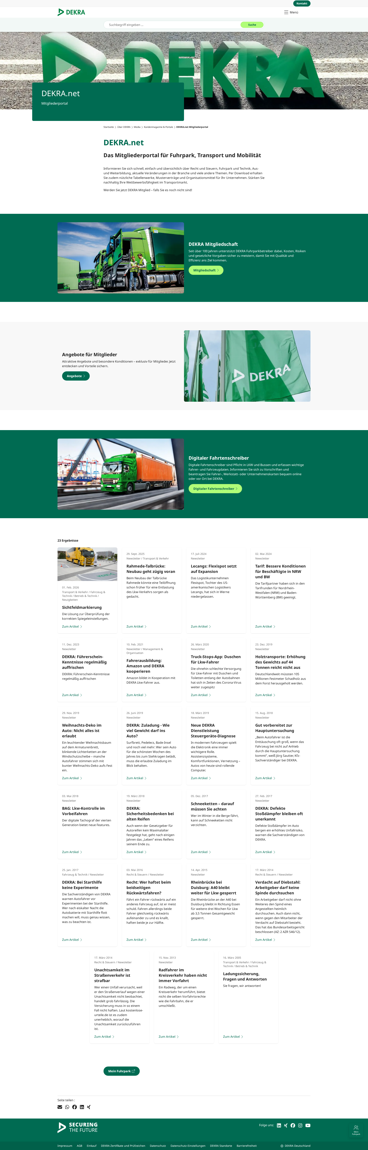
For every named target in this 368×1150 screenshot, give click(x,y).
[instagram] (300, 1125)
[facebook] (293, 1125)
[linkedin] (279, 1125)
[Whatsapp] (67, 1106)
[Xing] (88, 1106)
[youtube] (307, 1125)
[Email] (60, 1106)
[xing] (286, 1125)
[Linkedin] (82, 1106)
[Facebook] (74, 1106)
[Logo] (73, 12)
